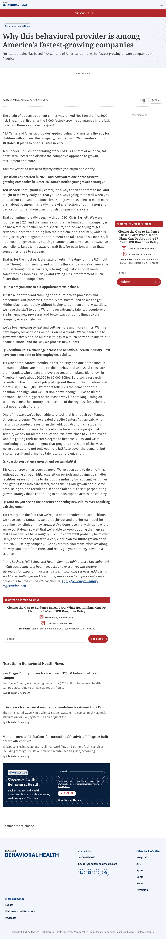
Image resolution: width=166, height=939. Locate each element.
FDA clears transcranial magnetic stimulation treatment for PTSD (53, 707)
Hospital (141, 857)
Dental (140, 876)
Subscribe (81, 13)
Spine (139, 870)
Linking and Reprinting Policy (118, 932)
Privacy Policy (64, 786)
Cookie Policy (95, 932)
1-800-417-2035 (86, 857)
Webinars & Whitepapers (20, 911)
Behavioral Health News (17, 26)
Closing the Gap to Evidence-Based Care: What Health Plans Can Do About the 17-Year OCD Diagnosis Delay (56, 609)
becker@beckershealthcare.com (97, 863)
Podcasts (10, 917)
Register (96, 638)
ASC (138, 863)
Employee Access (145, 932)
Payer (139, 883)
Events (9, 904)
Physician (142, 890)
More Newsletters (68, 800)
